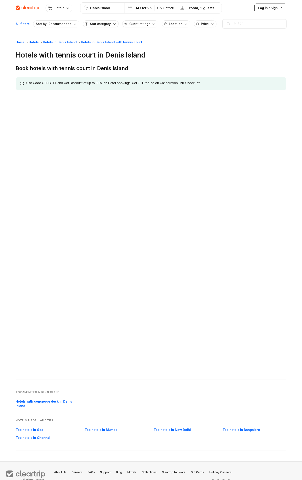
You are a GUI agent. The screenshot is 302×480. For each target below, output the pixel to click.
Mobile (131, 472)
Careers (77, 472)
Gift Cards (197, 472)
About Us (60, 472)
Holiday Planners (220, 472)
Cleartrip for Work (173, 472)
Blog (119, 472)
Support (105, 472)
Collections (149, 472)
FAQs (91, 472)
